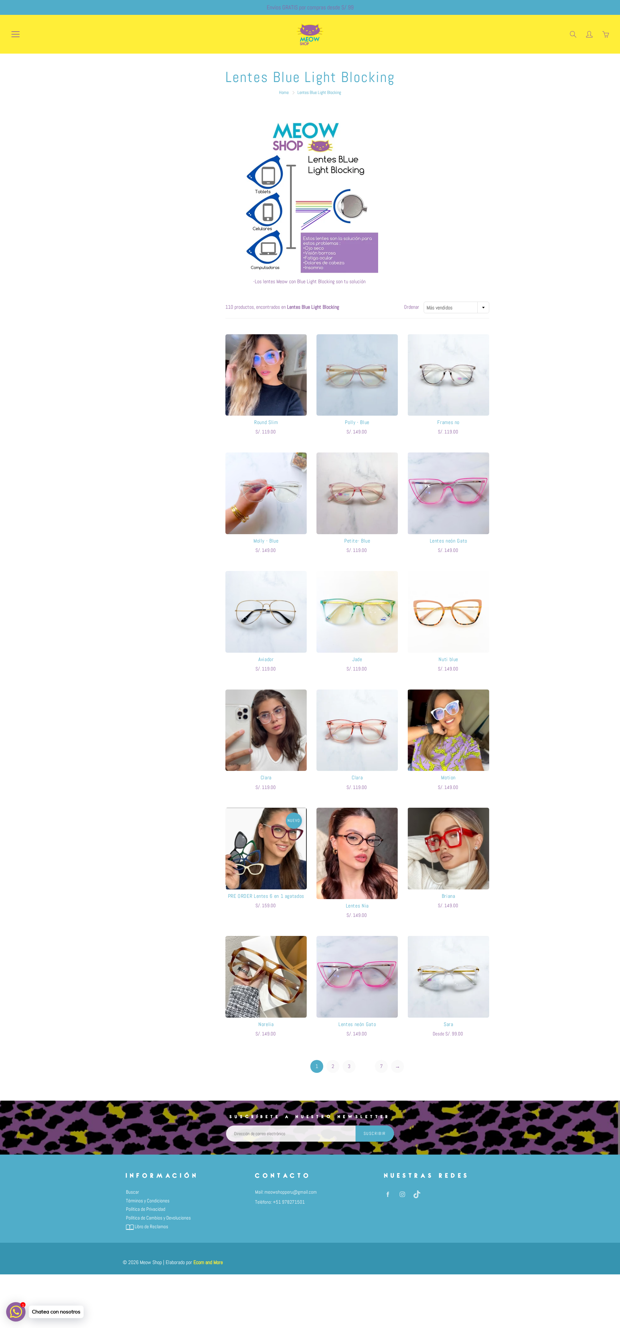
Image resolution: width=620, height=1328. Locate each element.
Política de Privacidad (145, 1209)
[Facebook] (387, 1194)
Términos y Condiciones (148, 1201)
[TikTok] (416, 1194)
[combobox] (456, 307)
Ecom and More (208, 1262)
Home (284, 92)
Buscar (132, 1192)
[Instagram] (402, 1194)
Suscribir (375, 1133)
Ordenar (411, 307)
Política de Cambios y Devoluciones (158, 1218)
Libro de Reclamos (151, 1226)
